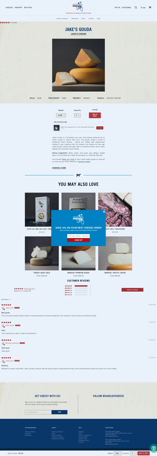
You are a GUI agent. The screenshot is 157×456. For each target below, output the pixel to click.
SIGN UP (78, 240)
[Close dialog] (104, 212)
